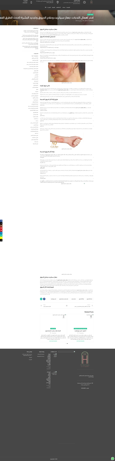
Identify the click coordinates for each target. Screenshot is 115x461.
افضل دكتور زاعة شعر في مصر (32, 64)
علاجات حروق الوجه (43, 89)
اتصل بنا (30, 359)
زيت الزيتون (71, 112)
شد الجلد (36, 133)
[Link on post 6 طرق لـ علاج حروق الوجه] (80, 322)
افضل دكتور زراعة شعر (34, 66)
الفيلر (37, 89)
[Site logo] (92, 2)
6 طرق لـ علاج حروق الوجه (80, 330)
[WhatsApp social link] (41, 299)
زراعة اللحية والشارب (34, 131)
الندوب (42, 180)
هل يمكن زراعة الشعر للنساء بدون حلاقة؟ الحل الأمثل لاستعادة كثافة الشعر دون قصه (48, 377)
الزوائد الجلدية (35, 83)
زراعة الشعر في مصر (34, 127)
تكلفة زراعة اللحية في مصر (33, 108)
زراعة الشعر (36, 124)
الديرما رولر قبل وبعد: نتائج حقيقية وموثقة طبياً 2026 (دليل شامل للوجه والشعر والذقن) (30, 47)
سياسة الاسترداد (40, 354)
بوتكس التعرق (35, 97)
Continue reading (80, 341)
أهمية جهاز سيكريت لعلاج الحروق (53, 330)
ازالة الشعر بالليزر (35, 58)
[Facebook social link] (44, 299)
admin (86, 20)
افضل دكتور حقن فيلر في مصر (32, 62)
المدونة (79, 328)
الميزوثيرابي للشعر (34, 95)
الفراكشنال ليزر (35, 87)
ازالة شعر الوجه (35, 60)
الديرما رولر (36, 81)
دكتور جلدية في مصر (34, 122)
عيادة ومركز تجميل (83, 328)
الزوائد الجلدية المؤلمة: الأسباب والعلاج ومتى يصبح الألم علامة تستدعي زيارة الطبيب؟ (30, 32)
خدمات (37, 120)
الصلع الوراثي (35, 85)
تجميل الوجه (76, 328)
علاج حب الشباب (35, 137)
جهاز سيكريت (90, 14)
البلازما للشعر (35, 72)
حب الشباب (36, 118)
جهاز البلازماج (35, 112)
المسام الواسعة (35, 93)
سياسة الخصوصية (40, 356)
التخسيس (36, 76)
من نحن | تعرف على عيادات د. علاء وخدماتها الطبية (27, 355)
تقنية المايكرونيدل (34, 104)
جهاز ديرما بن (35, 114)
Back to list (67, 305)
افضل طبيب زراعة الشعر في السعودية (31, 68)
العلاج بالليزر (42, 167)
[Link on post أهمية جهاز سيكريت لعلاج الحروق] (53, 322)
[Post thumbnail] (54, 362)
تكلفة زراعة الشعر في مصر (33, 106)
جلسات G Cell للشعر (34, 110)
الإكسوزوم (36, 70)
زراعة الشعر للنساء (34, 129)
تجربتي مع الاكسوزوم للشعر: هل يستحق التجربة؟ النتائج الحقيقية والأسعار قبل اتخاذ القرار (30, 39)
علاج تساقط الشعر (34, 135)
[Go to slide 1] (67, 343)
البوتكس (36, 74)
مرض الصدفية (35, 143)
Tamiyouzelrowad (61, 459)
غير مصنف (36, 141)
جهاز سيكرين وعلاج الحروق (63, 89)
